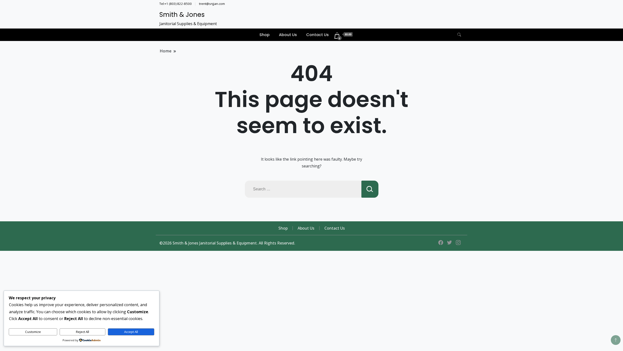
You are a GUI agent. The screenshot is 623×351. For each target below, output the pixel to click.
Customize (33, 332)
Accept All (131, 332)
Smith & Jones (182, 14)
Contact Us (317, 35)
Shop (264, 35)
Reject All (82, 332)
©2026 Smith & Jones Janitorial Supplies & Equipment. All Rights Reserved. (227, 243)
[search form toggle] (459, 34)
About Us (288, 35)
